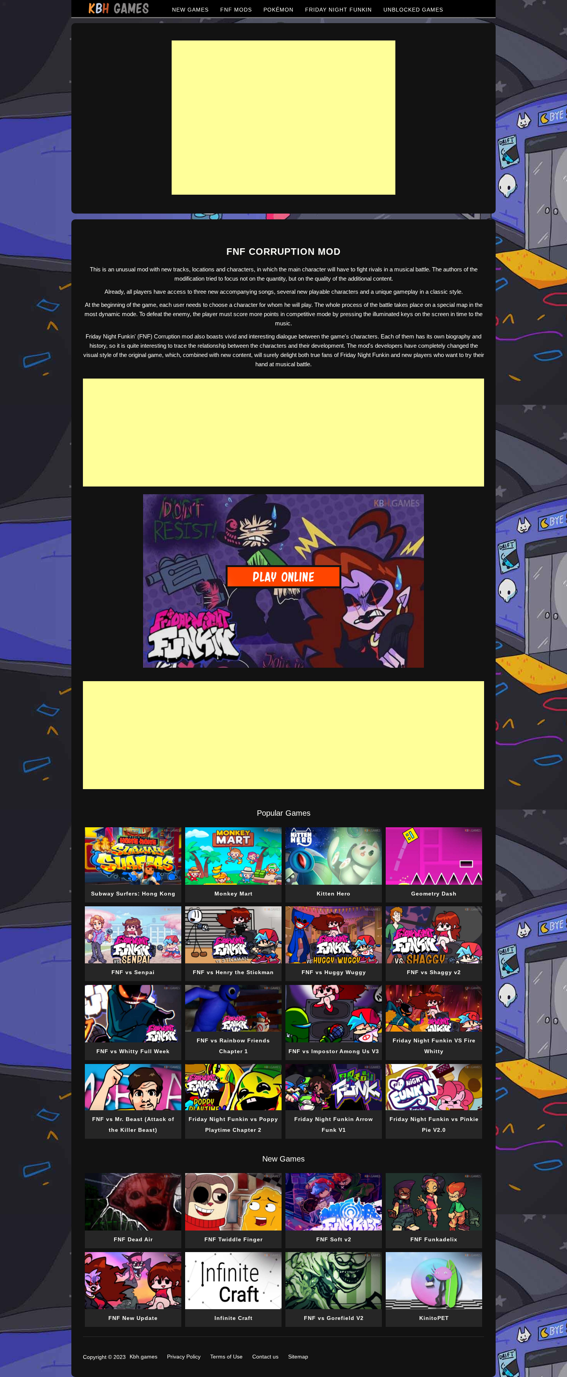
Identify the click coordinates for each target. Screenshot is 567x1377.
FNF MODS (236, 10)
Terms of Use (226, 1356)
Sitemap (298, 1356)
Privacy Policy (184, 1356)
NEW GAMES (190, 10)
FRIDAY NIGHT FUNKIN (338, 10)
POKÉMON (278, 10)
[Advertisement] (283, 117)
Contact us (265, 1356)
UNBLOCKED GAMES (413, 10)
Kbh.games (143, 1356)
